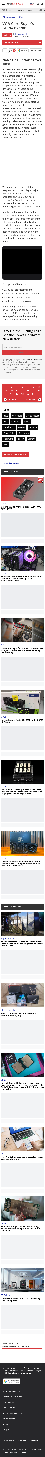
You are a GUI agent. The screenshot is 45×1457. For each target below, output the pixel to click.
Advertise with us (10, 1419)
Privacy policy (8, 1402)
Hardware (8, 438)
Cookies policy (9, 1408)
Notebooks (17, 415)
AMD (6, 444)
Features (7, 35)
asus (6, 415)
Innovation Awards (24, 10)
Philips (27, 421)
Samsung (15, 421)
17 (17, 394)
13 (28, 390)
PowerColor (9, 433)
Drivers (31, 438)
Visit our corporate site (22, 1373)
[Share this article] (4, 50)
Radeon (20, 438)
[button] (42, 4)
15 (39, 390)
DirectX (21, 427)
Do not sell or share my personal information (22, 1441)
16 (11, 394)
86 (33, 394)
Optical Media (32, 415)
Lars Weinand (21, 34)
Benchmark (9, 427)
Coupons (6, 1430)
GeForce (33, 427)
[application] (22, 260)
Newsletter (37, 50)
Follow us (24, 50)
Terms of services (32, 359)
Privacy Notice (35, 362)
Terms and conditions (12, 1391)
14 (33, 390)
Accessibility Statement (12, 1413)
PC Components (9, 17)
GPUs (21, 17)
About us (6, 1424)
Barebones (24, 433)
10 (11, 390)
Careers (6, 1435)
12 (22, 390)
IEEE (6, 421)
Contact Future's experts (13, 1397)
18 (22, 394)
